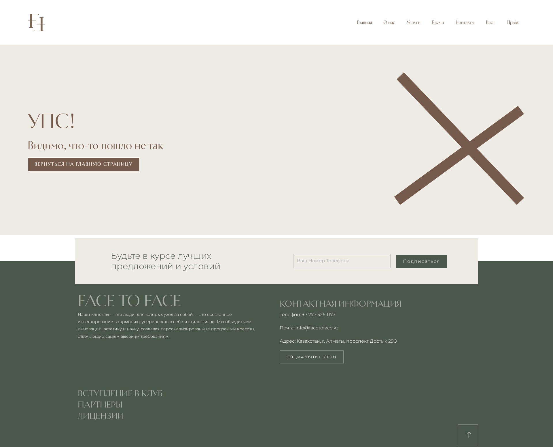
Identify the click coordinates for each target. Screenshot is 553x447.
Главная (364, 22)
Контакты (465, 22)
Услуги (414, 22)
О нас (389, 22)
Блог (490, 22)
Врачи (438, 22)
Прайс (513, 22)
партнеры (100, 404)
